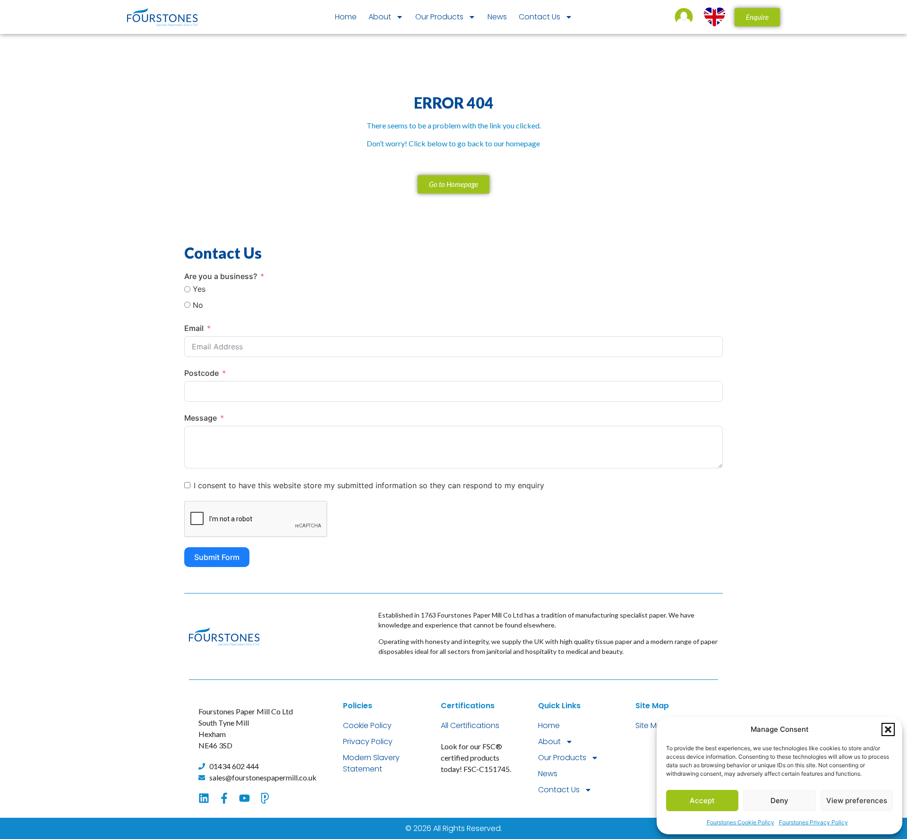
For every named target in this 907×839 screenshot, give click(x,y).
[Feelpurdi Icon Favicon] (264, 798)
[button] (888, 729)
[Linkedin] (203, 798)
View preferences (856, 800)
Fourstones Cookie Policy (740, 822)
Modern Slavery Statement (371, 763)
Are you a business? (220, 276)
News (497, 16)
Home (346, 16)
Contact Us (539, 16)
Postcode (201, 373)
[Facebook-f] (224, 798)
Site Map (651, 725)
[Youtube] (244, 798)
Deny (779, 800)
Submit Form (217, 557)
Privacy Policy (368, 741)
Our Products (439, 16)
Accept (702, 800)
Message (200, 418)
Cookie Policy (367, 725)
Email (194, 328)
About (379, 16)
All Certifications (470, 725)
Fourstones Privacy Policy (813, 822)
